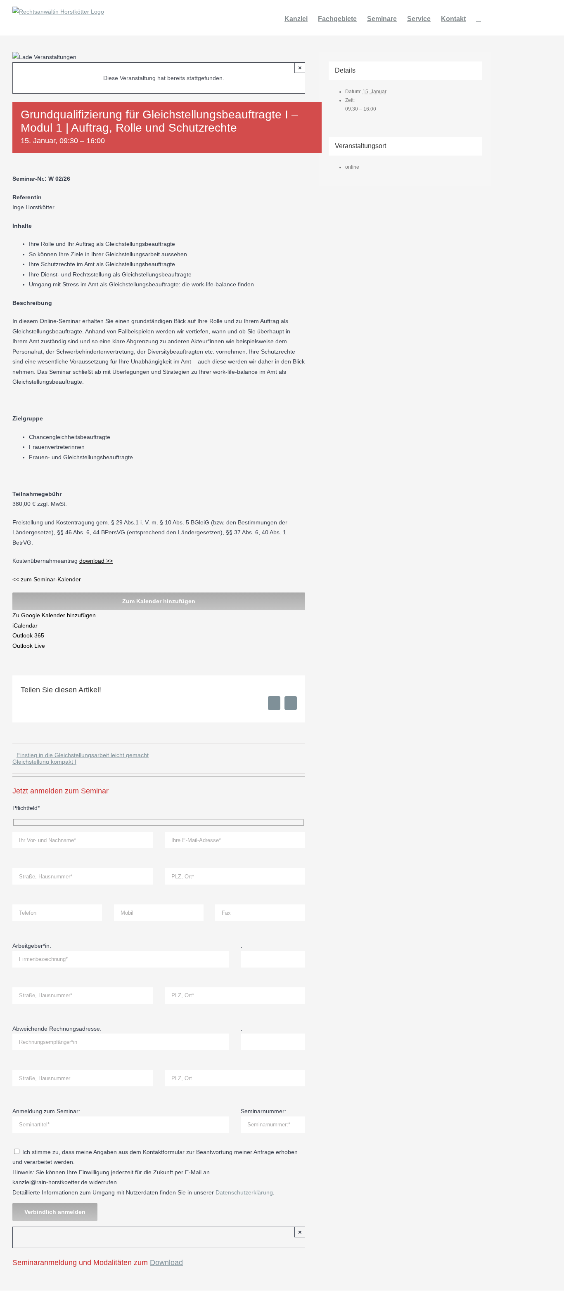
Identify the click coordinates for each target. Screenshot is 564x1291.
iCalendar (25, 625)
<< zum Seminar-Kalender (46, 579)
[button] (478, 17)
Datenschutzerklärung (244, 1192)
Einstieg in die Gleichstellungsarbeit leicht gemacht (83, 755)
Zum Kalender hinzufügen (158, 601)
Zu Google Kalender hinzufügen (54, 615)
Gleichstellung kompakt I (44, 761)
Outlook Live (28, 645)
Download (166, 1262)
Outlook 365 (28, 635)
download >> (96, 560)
